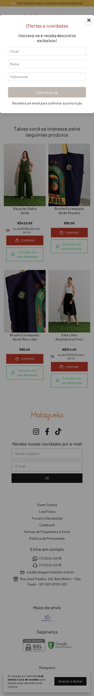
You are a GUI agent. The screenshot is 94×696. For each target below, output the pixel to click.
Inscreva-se (47, 92)
